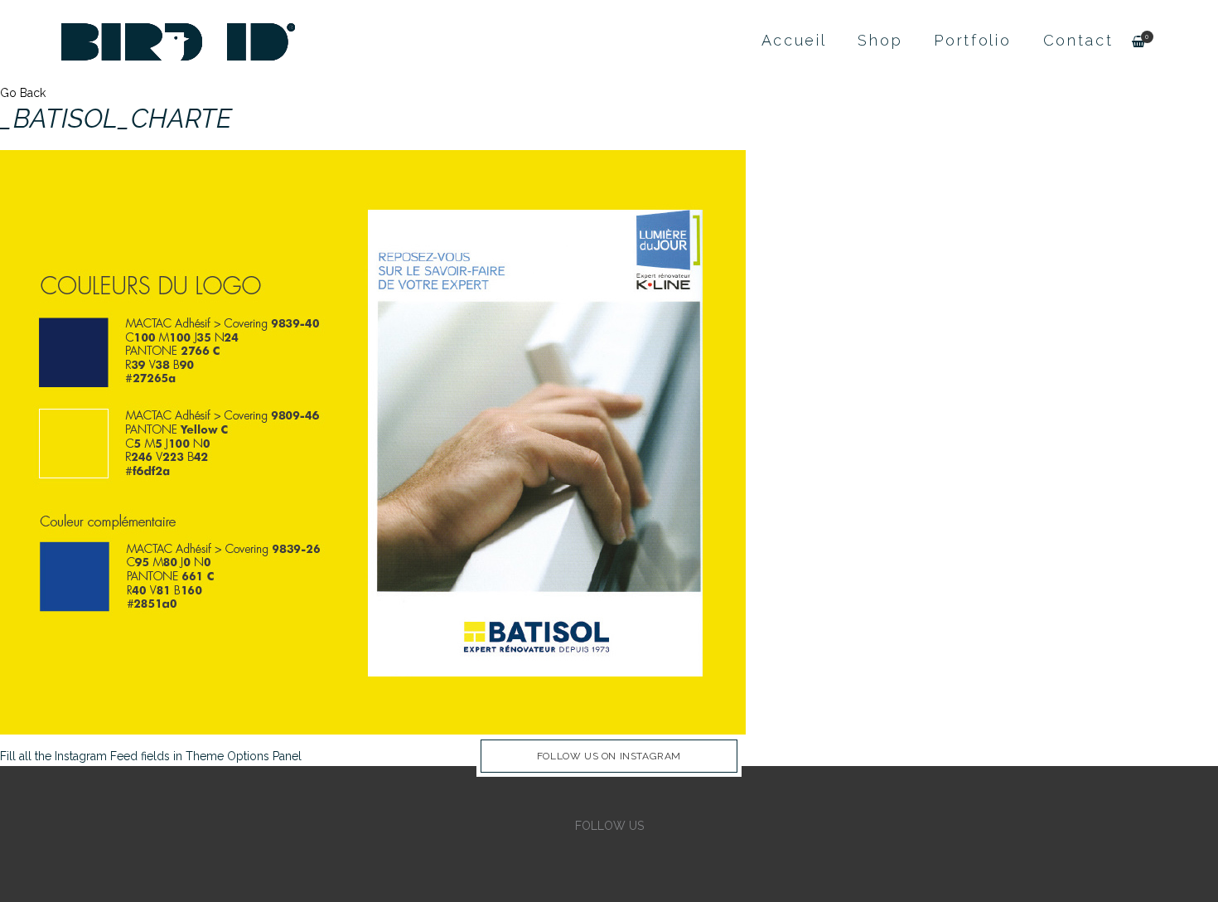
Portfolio (972, 40)
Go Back (23, 92)
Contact (1078, 40)
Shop (880, 40)
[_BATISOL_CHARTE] (373, 441)
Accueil (794, 40)
